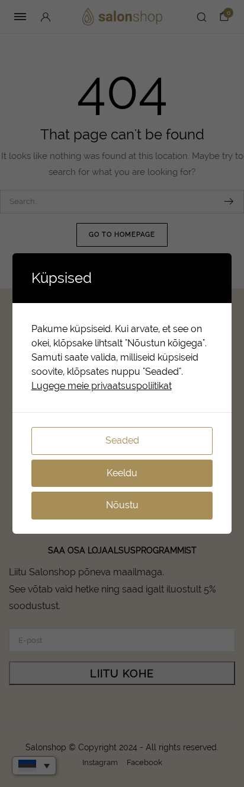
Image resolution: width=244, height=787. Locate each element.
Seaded (122, 440)
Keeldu (122, 473)
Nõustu (122, 505)
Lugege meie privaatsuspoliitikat (101, 385)
